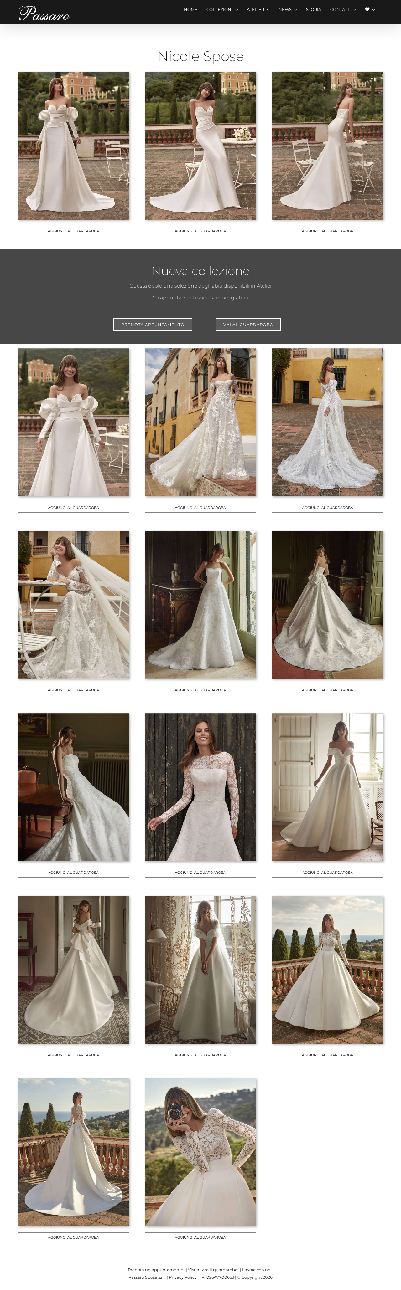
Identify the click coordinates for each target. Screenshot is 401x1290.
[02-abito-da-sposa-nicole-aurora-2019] (201, 76)
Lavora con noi (257, 1269)
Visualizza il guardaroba (212, 1269)
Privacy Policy (183, 1277)
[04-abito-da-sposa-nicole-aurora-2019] (74, 353)
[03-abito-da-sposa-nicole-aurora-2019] (328, 76)
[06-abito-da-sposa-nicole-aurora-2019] (328, 353)
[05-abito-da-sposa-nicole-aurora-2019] (201, 353)
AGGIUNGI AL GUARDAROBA (73, 231)
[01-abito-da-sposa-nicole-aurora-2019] (74, 76)
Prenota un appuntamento (155, 1269)
